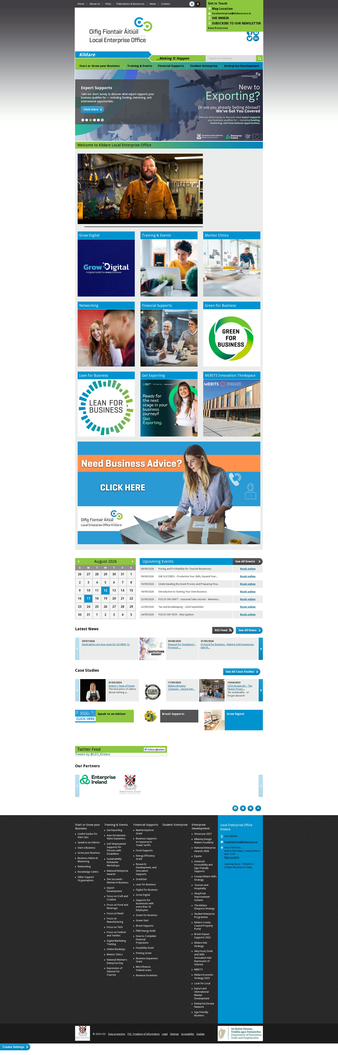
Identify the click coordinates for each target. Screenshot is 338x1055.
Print (235, 808)
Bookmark (251, 808)
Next (261, 649)
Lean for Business (93, 375)
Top (258, 808)
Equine (198, 856)
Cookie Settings (13, 1047)
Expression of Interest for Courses (114, 971)
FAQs (108, 3)
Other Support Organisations (86, 879)
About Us (95, 3)
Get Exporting (153, 375)
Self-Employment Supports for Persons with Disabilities (116, 848)
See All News (247, 630)
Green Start (142, 920)
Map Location (231, 857)
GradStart (141, 879)
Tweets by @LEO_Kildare (92, 754)
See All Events (245, 561)
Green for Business (220, 305)
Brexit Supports (173, 714)
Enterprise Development (241, 66)
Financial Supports (171, 66)
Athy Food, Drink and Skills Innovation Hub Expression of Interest (203, 958)
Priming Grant (143, 953)
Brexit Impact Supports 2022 (202, 936)
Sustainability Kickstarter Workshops (114, 862)
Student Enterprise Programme (204, 915)
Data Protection (218, 28)
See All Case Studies (240, 671)
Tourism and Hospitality (201, 887)
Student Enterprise (203, 66)
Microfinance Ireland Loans (143, 968)
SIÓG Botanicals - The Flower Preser (239, 687)
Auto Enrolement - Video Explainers (117, 837)
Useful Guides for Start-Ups (87, 835)
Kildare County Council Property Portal (203, 925)
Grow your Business (89, 852)
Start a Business (86, 847)
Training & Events (139, 66)
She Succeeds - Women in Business (117, 881)
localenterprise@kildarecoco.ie (231, 13)
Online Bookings (116, 949)
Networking (88, 305)
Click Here (91, 109)
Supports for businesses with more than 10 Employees (145, 905)
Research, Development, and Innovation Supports (146, 869)
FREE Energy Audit (146, 930)
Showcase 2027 (203, 833)
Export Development (114, 889)
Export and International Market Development (201, 993)
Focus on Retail (115, 913)
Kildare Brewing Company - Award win (181, 687)
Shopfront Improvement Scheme (202, 897)
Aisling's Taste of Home (122, 685)
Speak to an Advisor (112, 714)
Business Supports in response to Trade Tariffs (146, 842)
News (153, 3)
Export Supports (96, 87)
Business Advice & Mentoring (88, 860)
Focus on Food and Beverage (117, 906)
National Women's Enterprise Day (117, 961)
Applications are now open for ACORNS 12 (105, 644)
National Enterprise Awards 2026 (205, 849)
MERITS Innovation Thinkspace (230, 375)
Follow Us (154, 749)
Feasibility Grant (145, 947)
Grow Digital (89, 235)
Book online (247, 568)
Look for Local (202, 983)
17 (88, 598)
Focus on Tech (115, 927)
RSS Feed (221, 630)
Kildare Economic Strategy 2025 (203, 976)
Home (81, 3)
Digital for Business (147, 889)
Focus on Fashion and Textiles (116, 934)
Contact (165, 3)
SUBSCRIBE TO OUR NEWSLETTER (236, 23)
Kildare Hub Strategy (200, 944)
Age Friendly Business (201, 1014)
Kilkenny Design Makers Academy (203, 841)
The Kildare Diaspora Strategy (204, 907)
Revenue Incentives (146, 975)
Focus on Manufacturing (115, 920)
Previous (77, 649)
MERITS (198, 969)
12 (105, 590)
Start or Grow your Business (99, 66)
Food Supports (144, 850)
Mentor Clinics (216, 235)
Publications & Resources (130, 3)
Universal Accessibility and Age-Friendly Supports (203, 866)
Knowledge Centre (88, 871)
